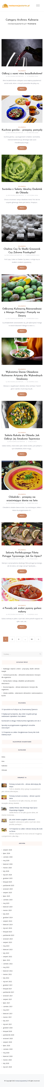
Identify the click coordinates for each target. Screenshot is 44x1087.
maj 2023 (6, 946)
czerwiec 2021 (7, 1006)
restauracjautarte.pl (21, 1081)
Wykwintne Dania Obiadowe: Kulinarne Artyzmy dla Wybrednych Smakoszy (22, 375)
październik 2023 (8, 935)
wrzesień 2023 (8, 939)
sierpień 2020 (7, 1042)
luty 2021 (6, 1021)
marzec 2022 (7, 974)
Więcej (22, 89)
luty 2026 (6, 871)
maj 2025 (6, 903)
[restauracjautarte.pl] (15, 5)
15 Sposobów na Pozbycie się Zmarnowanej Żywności (20, 709)
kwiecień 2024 (7, 924)
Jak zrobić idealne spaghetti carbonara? (22, 819)
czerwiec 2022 (7, 964)
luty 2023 (6, 953)
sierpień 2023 (7, 942)
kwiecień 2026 (7, 864)
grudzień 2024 (7, 917)
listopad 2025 (7, 882)
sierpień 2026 (7, 850)
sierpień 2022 (7, 957)
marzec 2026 (7, 868)
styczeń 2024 (7, 928)
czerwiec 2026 (7, 857)
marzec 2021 (7, 1017)
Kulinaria (22, 71)
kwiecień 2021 (7, 1013)
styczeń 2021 (7, 1024)
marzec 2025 (7, 910)
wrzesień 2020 (8, 1038)
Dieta (3, 757)
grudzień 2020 (7, 1028)
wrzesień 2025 (8, 889)
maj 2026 (6, 860)
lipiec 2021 (6, 1003)
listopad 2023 (7, 932)
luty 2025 (6, 914)
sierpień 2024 (7, 921)
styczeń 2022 (7, 981)
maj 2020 (6, 1053)
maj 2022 (6, 967)
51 (32, 639)
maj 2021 (6, 1010)
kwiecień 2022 (7, 971)
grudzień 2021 (7, 985)
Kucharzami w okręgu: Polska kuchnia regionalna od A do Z (21, 721)
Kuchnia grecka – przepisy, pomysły (22, 130)
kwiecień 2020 (7, 1056)
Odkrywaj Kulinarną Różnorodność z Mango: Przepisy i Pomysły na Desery (22, 312)
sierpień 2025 (7, 892)
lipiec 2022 (6, 960)
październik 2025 (8, 885)
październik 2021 (8, 992)
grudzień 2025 (7, 878)
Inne (3, 761)
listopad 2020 (7, 1031)
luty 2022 (6, 978)
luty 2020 (6, 1063)
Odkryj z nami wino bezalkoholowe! (22, 73)
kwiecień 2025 (7, 907)
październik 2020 (8, 1035)
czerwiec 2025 (7, 900)
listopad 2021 (7, 989)
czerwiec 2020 (7, 1049)
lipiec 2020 (6, 1045)
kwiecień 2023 (7, 949)
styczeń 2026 (7, 875)
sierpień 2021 (7, 999)
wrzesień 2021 (8, 996)
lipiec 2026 (6, 853)
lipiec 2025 (6, 896)
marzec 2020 (7, 1060)
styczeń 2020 (7, 1067)
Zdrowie (4, 770)
